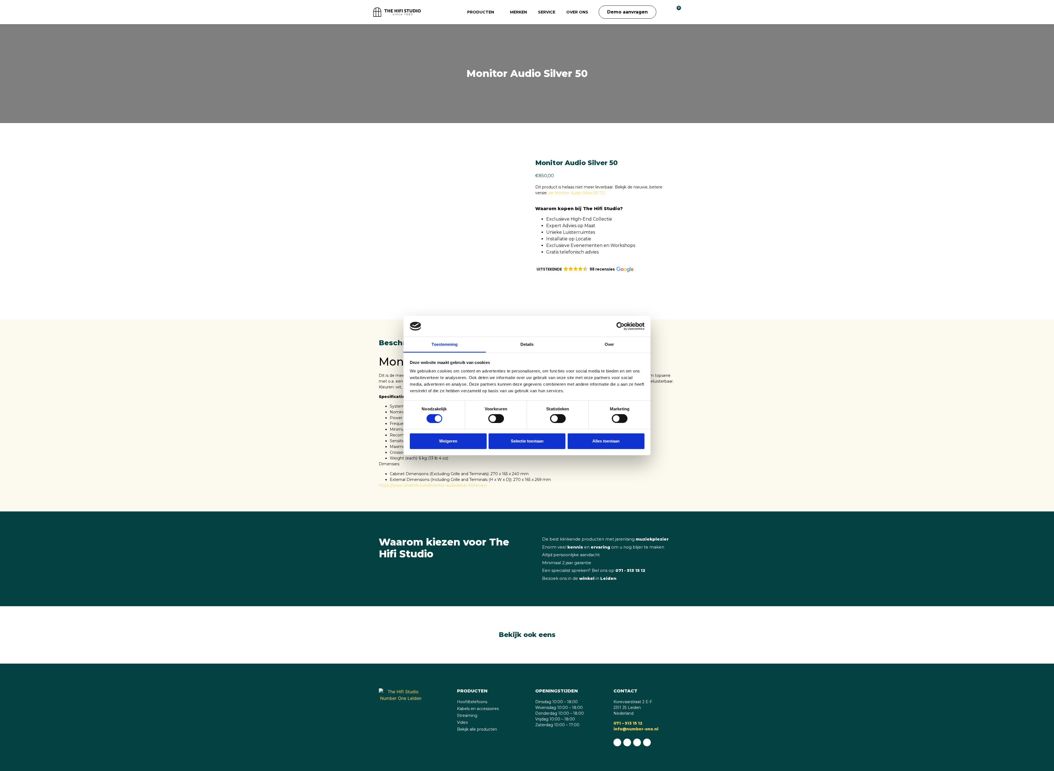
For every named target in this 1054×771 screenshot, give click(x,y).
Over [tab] (609, 344)
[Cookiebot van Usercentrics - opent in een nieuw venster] (620, 326)
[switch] (496, 418)
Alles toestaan (605, 441)
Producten (480, 12)
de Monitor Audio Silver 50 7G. (577, 192)
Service (546, 12)
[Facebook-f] (627, 742)
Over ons (577, 12)
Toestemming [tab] (444, 344)
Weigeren (448, 441)
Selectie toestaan (527, 441)
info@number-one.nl (635, 729)
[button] (664, 12)
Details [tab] (527, 344)
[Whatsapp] (617, 742)
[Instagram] (637, 742)
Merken (518, 12)
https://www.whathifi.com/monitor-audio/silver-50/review (433, 485)
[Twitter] (647, 742)
